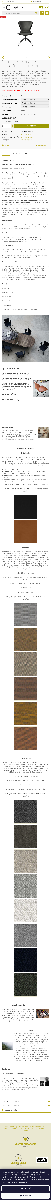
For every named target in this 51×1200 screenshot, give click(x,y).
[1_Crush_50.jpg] (25, 861)
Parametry (16, 153)
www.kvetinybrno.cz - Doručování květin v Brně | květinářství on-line (25, 1129)
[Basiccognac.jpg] (25, 531)
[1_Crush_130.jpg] (25, 811)
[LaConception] (12, 7)
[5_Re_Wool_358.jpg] (25, 639)
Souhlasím (25, 1196)
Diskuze (27, 153)
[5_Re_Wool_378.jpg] (25, 688)
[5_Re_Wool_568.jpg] (25, 738)
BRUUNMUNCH (26, 134)
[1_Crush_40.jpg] (25, 836)
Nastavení (26, 1188)
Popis (6, 153)
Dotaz (7, 146)
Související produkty (11, 1101)
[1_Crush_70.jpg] (25, 886)
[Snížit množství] (12, 127)
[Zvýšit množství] (12, 125)
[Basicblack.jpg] (25, 507)
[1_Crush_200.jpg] (25, 984)
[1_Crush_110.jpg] (25, 935)
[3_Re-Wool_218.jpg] (25, 664)
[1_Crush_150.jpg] (25, 960)
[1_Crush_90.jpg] (25, 910)
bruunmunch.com (27, 137)
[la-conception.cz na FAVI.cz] (42, 1160)
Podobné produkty (11, 1106)
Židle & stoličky (27, 140)
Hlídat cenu (42, 146)
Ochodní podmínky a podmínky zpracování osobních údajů (24, 1127)
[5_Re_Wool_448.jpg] (25, 713)
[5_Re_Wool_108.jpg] (25, 614)
